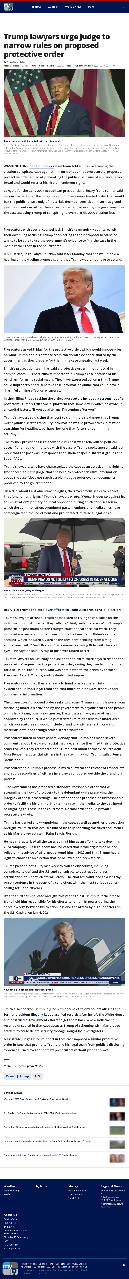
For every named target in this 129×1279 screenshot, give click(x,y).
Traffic (7, 1194)
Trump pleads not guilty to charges (24, 590)
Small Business (76, 1198)
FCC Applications (12, 1248)
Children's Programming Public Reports (16, 1232)
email (123, 1264)
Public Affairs (10, 1219)
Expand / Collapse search (123, 6)
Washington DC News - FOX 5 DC (112, 1205)
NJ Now (41, 1186)
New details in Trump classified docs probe (28, 989)
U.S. (37, 1076)
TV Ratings (9, 1226)
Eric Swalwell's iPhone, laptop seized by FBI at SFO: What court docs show (40, 1113)
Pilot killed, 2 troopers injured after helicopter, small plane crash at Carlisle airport (45, 1127)
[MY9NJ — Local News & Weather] (14, 7)
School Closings (12, 1190)
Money (73, 1186)
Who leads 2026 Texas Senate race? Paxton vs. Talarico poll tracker (37, 1099)
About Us (10, 1215)
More (91, 6)
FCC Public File (11, 1244)
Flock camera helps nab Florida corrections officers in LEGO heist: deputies (41, 1155)
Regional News (111, 1186)
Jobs (6, 1240)
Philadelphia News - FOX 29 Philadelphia (111, 1198)
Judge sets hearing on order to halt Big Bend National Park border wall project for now (47, 1141)
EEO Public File (11, 1222)
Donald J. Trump (29, 65)
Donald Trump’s (41, 166)
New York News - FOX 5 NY (113, 1192)
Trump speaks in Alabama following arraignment (32, 141)
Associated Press (11, 65)
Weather (10, 1186)
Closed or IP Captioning (16, 1237)
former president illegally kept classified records (41, 1014)
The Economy (75, 1194)
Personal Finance (77, 1190)
